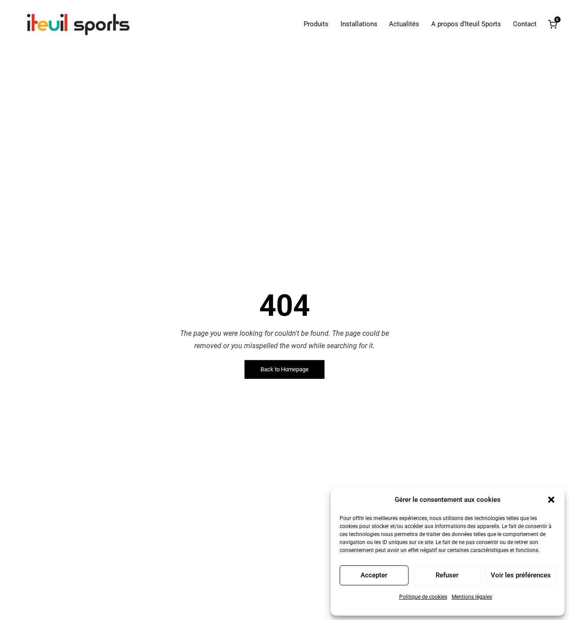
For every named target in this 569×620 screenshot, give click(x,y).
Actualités (404, 24)
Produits (316, 24)
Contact (525, 24)
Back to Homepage (284, 369)
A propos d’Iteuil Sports (466, 24)
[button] (551, 499)
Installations (359, 24)
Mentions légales (472, 597)
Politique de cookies (423, 597)
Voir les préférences (521, 575)
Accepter (374, 575)
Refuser (447, 575)
